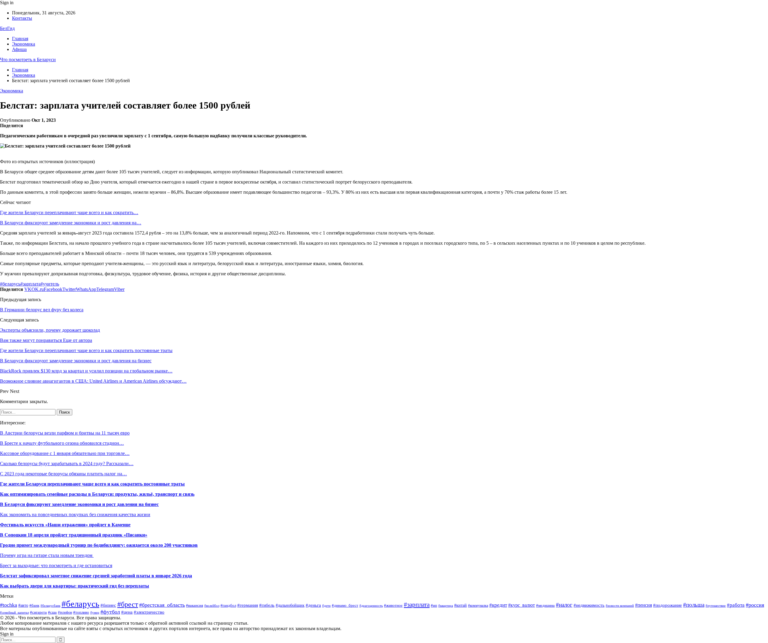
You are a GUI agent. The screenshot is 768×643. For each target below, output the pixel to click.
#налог (564, 605)
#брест (127, 604)
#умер (94, 612)
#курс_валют (521, 605)
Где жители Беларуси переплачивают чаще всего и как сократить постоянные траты (92, 483)
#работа (736, 605)
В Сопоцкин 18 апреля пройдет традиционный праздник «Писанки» (73, 534)
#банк (34, 605)
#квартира (445, 605)
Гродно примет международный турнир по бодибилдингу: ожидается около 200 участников (99, 545)
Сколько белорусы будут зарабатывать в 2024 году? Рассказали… (67, 463)
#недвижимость (589, 605)
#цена (127, 612)
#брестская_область (162, 605)
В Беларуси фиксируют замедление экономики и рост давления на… (70, 222)
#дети (326, 605)
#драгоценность (371, 605)
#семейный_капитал (14, 612)
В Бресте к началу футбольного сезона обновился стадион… (62, 443)
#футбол (110, 612)
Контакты (22, 18)
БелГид (7, 28)
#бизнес (108, 605)
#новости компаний (620, 605)
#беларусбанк (50, 605)
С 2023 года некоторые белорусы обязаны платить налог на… (63, 473)
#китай (460, 605)
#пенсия (643, 605)
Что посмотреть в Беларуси (28, 59)
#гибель (266, 605)
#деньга (313, 605)
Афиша (19, 49)
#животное (393, 605)
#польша (693, 605)
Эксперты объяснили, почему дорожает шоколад (50, 330)
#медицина (545, 605)
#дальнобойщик (290, 605)
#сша (52, 612)
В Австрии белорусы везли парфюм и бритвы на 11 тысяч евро (65, 432)
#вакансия (194, 605)
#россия (755, 605)
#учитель (49, 283)
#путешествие (716, 605)
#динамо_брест (345, 605)
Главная (20, 38)
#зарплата (30, 283)
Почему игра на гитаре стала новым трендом (47, 555)
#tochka (8, 605)
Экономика (23, 43)
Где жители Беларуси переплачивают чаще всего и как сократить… (69, 212)
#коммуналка (478, 605)
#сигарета (38, 612)
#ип (434, 605)
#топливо (81, 612)
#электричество (149, 612)
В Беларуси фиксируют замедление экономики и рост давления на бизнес (79, 504)
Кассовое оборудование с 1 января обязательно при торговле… (65, 453)
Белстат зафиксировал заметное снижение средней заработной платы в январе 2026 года (96, 575)
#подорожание (667, 605)
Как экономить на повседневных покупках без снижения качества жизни (75, 514)
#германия (247, 605)
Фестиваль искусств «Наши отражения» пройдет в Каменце (65, 524)
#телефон (65, 612)
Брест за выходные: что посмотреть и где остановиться (56, 565)
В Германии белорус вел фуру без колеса (41, 309)
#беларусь (10, 283)
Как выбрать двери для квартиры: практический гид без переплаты (74, 585)
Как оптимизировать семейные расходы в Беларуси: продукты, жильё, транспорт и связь (97, 494)
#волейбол (211, 605)
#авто (23, 605)
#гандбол (228, 605)
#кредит (498, 605)
